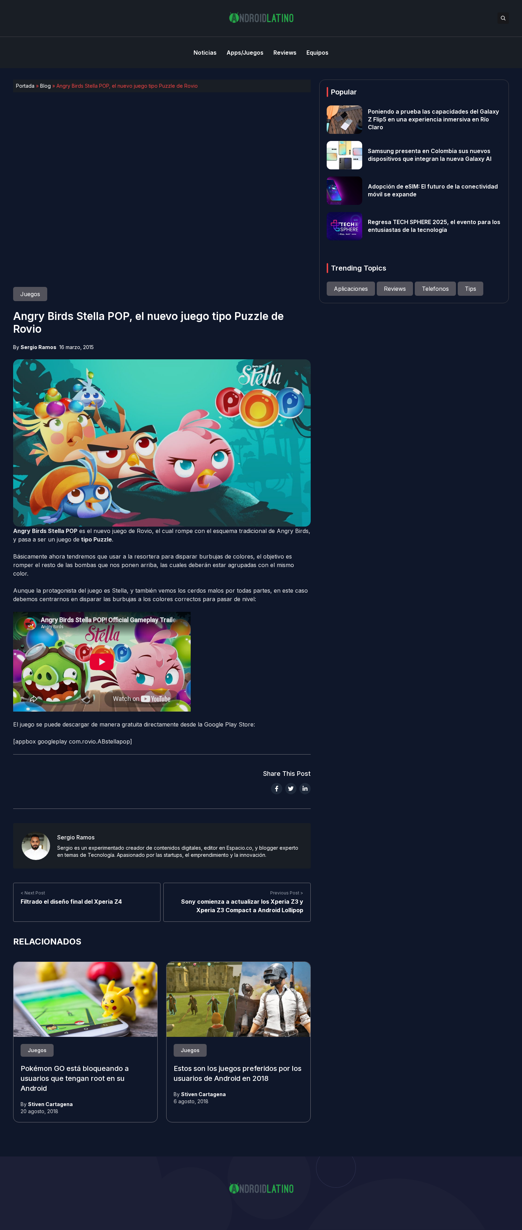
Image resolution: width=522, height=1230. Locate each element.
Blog (45, 86)
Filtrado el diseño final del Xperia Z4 (71, 901)
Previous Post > (286, 893)
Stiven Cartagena (50, 1104)
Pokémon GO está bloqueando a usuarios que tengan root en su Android (75, 1079)
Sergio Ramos (38, 347)
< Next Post (33, 893)
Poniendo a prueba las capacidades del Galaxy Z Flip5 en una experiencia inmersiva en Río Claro (433, 119)
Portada (25, 86)
